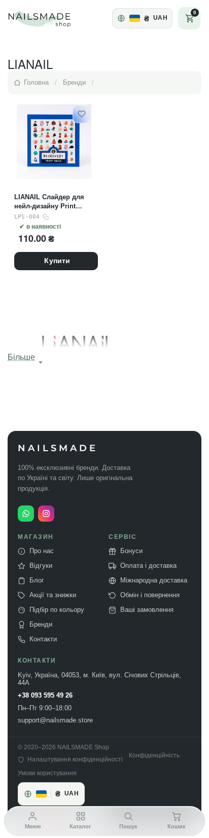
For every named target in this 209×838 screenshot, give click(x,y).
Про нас (41, 551)
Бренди (40, 624)
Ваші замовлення (146, 609)
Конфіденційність (154, 755)
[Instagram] (46, 513)
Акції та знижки (52, 595)
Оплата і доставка (148, 565)
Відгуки (40, 565)
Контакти (43, 639)
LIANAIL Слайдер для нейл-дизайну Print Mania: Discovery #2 (49, 202)
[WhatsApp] (26, 513)
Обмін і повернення (150, 595)
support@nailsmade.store (55, 720)
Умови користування (47, 773)
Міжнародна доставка (153, 580)
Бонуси (131, 551)
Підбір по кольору (56, 609)
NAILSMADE (58, 448)
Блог (36, 580)
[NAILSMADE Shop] (51, 18)
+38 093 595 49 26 (45, 695)
